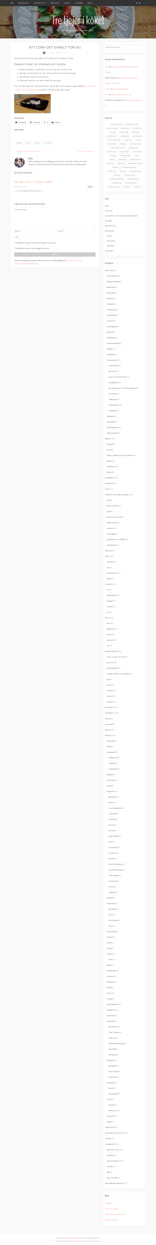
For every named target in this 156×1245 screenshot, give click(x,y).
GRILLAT (108, 551)
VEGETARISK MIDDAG (114, 1183)
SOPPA (108, 1139)
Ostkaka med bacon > (86, 151)
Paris (111, 926)
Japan (109, 965)
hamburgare (112, 668)
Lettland (110, 976)
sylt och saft (112, 1178)
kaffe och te (112, 523)
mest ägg (111, 534)
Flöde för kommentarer (115, 1214)
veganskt (116, 183)
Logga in (108, 1203)
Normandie (113, 920)
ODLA (107, 719)
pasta (110, 163)
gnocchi (110, 662)
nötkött (110, 640)
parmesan (135, 159)
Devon (111, 825)
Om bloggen (23, 3)
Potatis (110, 691)
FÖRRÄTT (109, 483)
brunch (125, 128)
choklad (123, 132)
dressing (111, 136)
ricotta (37, 143)
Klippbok (79, 3)
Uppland (110, 416)
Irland (109, 943)
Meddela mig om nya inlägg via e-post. (32, 248)
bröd (109, 450)
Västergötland (113, 427)
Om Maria (110, 246)
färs (123, 144)
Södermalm (114, 405)
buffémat (137, 128)
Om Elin (109, 236)
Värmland (111, 422)
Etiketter (108, 211)
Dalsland (110, 304)
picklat (110, 1167)
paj (108, 679)
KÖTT (107, 618)
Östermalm (113, 366)
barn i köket (117, 124)
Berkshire (113, 797)
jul (108, 567)
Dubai (109, 786)
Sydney (112, 763)
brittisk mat (112, 128)
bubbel (110, 601)
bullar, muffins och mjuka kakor (120, 455)
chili (113, 132)
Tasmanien (113, 769)
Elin (50, 53)
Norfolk (112, 859)
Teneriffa (112, 1049)
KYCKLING (109, 707)
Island (109, 948)
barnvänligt (132, 124)
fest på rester (114, 140)
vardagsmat (133, 179)
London (122, 159)
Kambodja (111, 971)
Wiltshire (112, 892)
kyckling (136, 152)
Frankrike (111, 903)
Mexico (110, 993)
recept (28, 143)
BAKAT (108, 439)
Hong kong (111, 931)
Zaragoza (113, 1055)
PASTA (107, 730)
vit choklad (48, 143)
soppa (117, 175)
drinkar (110, 607)
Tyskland (110, 1083)
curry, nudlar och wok (116, 657)
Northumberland (116, 870)
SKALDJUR (109, 1127)
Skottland (111, 1016)
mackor (110, 528)
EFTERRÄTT (109, 478)
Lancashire (113, 847)
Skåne (109, 349)
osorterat (109, 724)
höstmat (111, 152)
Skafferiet (54, 3)
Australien (111, 752)
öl (107, 590)
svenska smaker (117, 179)
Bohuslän (111, 293)
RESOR (66, 3)
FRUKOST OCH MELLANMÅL (116, 495)
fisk (138, 140)
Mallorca (112, 1038)
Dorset (111, 831)
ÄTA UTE (108, 270)
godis (109, 461)
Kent (111, 842)
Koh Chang (113, 1071)
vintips (138, 187)
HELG (107, 556)
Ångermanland (113, 282)
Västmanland (112, 433)
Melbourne (113, 758)
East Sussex (113, 836)
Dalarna (110, 298)
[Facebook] (136, 3)
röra (123, 171)
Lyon (111, 915)
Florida (112, 1105)
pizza (109, 685)
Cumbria (112, 819)
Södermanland (113, 343)
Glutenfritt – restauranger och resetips (121, 216)
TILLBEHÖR (109, 1144)
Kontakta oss (40, 3)
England (137, 136)
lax (136, 155)
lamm (109, 634)
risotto (109, 696)
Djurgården (113, 382)
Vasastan (112, 411)
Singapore (111, 1010)
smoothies (111, 545)
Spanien (110, 1021)
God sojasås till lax (121, 89)
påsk (115, 167)
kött (113, 155)
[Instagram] (139, 3)
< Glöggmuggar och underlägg (27, 151)
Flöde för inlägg (111, 1209)
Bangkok (112, 1066)
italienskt (124, 152)
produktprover (135, 163)
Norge (109, 999)
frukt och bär (112, 506)
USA (108, 1099)
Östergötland (112, 276)
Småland (110, 355)
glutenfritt (135, 144)
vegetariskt (131, 183)
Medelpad (111, 338)
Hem (12, 3)
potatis (121, 163)
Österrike (111, 741)
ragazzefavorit (129, 167)
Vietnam (127, 187)
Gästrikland (111, 315)
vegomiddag (113, 187)
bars (108, 500)
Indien (109, 937)
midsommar (112, 573)
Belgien (110, 774)
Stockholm (129, 175)
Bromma (112, 371)
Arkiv (90, 3)
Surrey (111, 887)
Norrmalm (113, 394)
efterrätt (19, 143)
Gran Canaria (114, 1032)
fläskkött (110, 629)
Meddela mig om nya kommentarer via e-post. (36, 243)
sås (108, 1172)
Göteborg (111, 310)
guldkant (133, 148)
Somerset (113, 881)
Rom (111, 959)
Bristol (111, 802)
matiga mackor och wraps (118, 674)
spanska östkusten (116, 1043)
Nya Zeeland (112, 1004)
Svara (90, 187)
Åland (109, 747)
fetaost (128, 140)
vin (108, 612)
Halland (110, 332)
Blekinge (110, 287)
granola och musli (114, 517)
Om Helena (111, 241)
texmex (110, 702)
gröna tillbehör (113, 1161)
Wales (109, 1122)
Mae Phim (113, 1077)
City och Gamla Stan (117, 377)
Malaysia (110, 982)
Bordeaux (113, 909)
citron (135, 132)
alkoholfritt (111, 595)
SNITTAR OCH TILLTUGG (115, 1133)
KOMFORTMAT (111, 651)
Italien (109, 954)
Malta (109, 987)
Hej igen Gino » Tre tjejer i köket (33, 181)
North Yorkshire (115, 864)
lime (112, 159)
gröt (108, 511)
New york (113, 1110)
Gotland (110, 321)
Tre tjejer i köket (78, 20)
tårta (109, 472)
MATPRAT (109, 713)
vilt (108, 646)
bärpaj (109, 444)
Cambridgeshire (115, 808)
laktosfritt (124, 155)
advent (110, 562)
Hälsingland (112, 326)
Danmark (111, 780)
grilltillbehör (117, 148)
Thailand (110, 1060)
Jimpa (107, 89)
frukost (112, 144)
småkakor (111, 467)
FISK (107, 489)
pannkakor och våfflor (116, 539)
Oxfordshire (114, 875)
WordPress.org (111, 1220)
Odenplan (113, 399)
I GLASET (108, 584)
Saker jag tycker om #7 (122, 94)
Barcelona (113, 1027)
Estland (110, 898)
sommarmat (135, 171)
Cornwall (112, 814)
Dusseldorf (113, 1094)
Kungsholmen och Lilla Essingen (122, 388)
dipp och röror (113, 1150)
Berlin (111, 1088)
